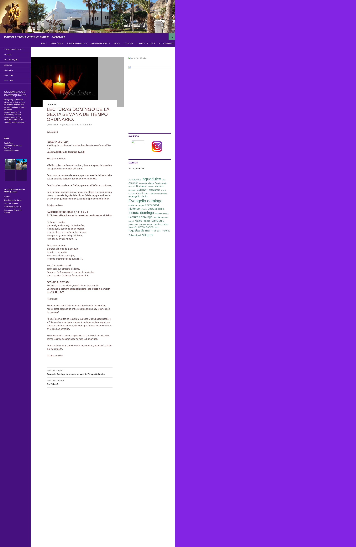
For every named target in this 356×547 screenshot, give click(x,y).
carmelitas (131, 190)
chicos (163, 190)
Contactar (128, 43)
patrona (142, 224)
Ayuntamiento (161, 183)
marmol (131, 221)
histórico (134, 208)
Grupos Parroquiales (100, 43)
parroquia (158, 220)
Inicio (43, 43)
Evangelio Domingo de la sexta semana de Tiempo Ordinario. (76, 372)
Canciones (8, 75)
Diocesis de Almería (11, 151)
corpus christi (135, 193)
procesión (132, 227)
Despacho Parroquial (76, 43)
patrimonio (133, 224)
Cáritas (7, 197)
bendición (131, 186)
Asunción (133, 183)
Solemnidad (134, 235)
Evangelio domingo (145, 201)
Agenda (117, 43)
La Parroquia (55, 43)
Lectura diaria (156, 208)
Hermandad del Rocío (12, 207)
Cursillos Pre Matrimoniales (158, 193)
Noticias (7, 55)
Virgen (147, 235)
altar (163, 180)
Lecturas (51, 105)
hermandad (152, 205)
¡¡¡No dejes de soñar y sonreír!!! (77, 125)
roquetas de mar (139, 230)
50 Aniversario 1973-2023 (14, 49)
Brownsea (141, 186)
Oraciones (8, 81)
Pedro (149, 224)
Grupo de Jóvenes (11, 203)
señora (166, 230)
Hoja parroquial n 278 (12, 117)
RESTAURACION (146, 227)
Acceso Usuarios (166, 43)
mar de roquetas (161, 217)
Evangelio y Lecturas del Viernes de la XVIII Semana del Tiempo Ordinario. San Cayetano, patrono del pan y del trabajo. (15, 105)
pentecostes (161, 224)
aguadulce (152, 179)
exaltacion (132, 205)
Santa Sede (8, 143)
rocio (157, 227)
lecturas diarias (161, 213)
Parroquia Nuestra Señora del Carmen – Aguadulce (34, 36)
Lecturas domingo (140, 217)
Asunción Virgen (146, 183)
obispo (147, 221)
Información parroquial (12, 115)
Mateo (138, 220)
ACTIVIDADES (134, 180)
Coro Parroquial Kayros (13, 200)
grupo (141, 205)
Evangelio (8, 70)
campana (151, 186)
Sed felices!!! (55, 382)
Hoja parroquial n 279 (12, 112)
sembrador (156, 231)
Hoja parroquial (11, 60)
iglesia (144, 209)
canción (159, 186)
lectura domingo (141, 213)
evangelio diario (137, 196)
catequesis (154, 190)
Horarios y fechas (145, 43)
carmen (142, 189)
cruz (146, 193)
